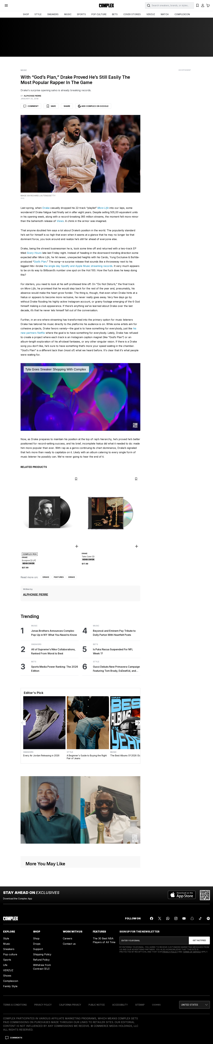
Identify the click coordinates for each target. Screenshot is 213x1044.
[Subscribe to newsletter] (199, 940)
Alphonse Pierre (35, 594)
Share (67, 106)
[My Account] (203, 5)
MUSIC (67, 14)
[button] (194, 1005)
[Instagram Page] (175, 918)
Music (24, 70)
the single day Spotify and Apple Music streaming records (78, 266)
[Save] (76, 478)
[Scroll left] (23, 722)
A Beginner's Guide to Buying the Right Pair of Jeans (87, 757)
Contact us (69, 943)
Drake (46, 207)
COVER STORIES (132, 14)
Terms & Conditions (15, 1004)
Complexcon (10, 980)
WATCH (165, 14)
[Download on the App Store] (182, 895)
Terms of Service (192, 952)
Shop (36, 938)
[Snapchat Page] (192, 918)
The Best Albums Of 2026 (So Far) (128, 755)
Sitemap (140, 1004)
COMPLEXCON (182, 14)
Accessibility (120, 1004)
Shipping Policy (42, 954)
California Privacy (70, 1004)
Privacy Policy (170, 952)
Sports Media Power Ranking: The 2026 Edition (54, 668)
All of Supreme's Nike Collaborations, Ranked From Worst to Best (53, 651)
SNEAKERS (52, 14)
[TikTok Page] (200, 918)
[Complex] (106, 5)
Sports (7, 959)
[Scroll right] (137, 722)
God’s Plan (40, 261)
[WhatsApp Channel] (167, 918)
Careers (67, 938)
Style (96, 662)
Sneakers (36, 644)
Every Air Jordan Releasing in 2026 (41, 755)
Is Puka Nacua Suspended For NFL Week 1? (113, 651)
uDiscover (28, 563)
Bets (33, 662)
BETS (115, 14)
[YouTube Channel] (184, 918)
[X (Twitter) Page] (159, 918)
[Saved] (197, 5)
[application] (80, 397)
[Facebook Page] (151, 918)
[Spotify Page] (208, 918)
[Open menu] (6, 5)
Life (5, 965)
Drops (36, 943)
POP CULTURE (98, 14)
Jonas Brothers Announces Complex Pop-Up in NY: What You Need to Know (54, 632)
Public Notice (97, 1004)
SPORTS (81, 14)
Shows (7, 975)
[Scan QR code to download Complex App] (205, 895)
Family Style (10, 986)
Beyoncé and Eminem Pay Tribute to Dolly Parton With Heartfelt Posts (114, 632)
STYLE (37, 14)
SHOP (26, 14)
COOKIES (156, 1005)
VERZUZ (150, 14)
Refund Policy (41, 959)
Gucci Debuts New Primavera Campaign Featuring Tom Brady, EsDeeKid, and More (116, 669)
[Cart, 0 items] (208, 5)
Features (59, 577)
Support (38, 949)
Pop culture (10, 954)
